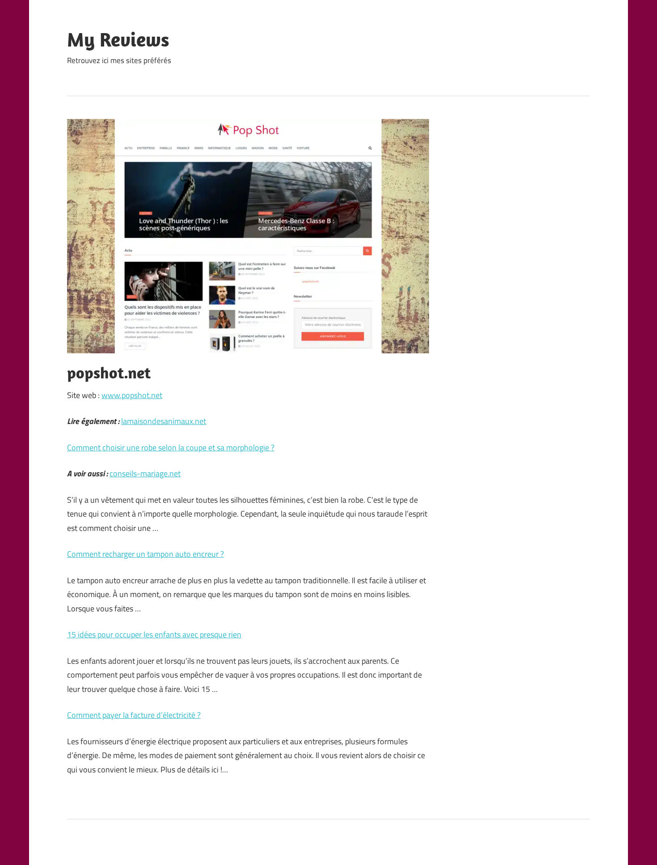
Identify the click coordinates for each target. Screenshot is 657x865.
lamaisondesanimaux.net (163, 421)
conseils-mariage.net (145, 473)
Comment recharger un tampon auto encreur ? (145, 554)
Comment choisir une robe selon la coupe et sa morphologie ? (170, 447)
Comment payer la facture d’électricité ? (134, 715)
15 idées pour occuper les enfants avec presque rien (154, 634)
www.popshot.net (131, 395)
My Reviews (118, 39)
